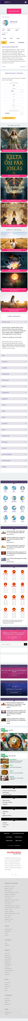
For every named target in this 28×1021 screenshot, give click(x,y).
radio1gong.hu (8, 1012)
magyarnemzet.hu (9, 929)
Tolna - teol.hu (8, 915)
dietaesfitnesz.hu (8, 968)
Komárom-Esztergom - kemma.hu (12, 907)
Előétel (11, 771)
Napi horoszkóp (6, 800)
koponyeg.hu (7, 1000)
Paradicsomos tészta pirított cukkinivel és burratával (16, 761)
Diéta (3, 411)
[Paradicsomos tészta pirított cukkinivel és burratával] (5, 761)
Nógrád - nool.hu (8, 909)
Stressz (4, 448)
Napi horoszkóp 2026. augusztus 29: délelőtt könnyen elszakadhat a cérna (16, 720)
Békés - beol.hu (8, 890)
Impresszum (6, 833)
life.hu (6, 988)
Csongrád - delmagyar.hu (10, 894)
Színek (4, 386)
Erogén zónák (6, 322)
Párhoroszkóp (6, 460)
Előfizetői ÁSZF (18, 837)
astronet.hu (7, 953)
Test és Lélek (5, 824)
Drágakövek (5, 392)
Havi (18, 38)
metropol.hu (7, 986)
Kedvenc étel (5, 436)
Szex (3, 355)
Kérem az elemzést (8, 118)
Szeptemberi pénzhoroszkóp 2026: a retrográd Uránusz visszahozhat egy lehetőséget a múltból (16, 712)
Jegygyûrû (5, 399)
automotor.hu (7, 955)
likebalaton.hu (8, 961)
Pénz (3, 42)
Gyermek (4, 423)
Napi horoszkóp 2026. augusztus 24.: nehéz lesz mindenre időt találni (16, 539)
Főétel (11, 765)
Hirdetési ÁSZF (9, 840)
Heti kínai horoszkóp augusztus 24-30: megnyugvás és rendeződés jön (17, 552)
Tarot (4, 813)
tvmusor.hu (7, 974)
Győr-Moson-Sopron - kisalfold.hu (12, 899)
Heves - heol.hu (8, 903)
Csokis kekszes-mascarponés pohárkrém (16, 778)
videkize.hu (7, 972)
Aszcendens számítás (7, 802)
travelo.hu (7, 966)
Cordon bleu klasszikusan (15, 767)
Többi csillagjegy (5, 17)
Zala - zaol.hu (8, 921)
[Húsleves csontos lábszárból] (5, 772)
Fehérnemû (5, 380)
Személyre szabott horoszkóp (9, 790)
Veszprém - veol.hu (9, 919)
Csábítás (4, 368)
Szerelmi (12, 42)
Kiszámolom (14, 675)
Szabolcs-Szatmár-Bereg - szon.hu (12, 913)
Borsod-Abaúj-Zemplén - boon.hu (12, 892)
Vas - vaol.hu (7, 917)
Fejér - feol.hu (8, 898)
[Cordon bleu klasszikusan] (5, 766)
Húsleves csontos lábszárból (16, 773)
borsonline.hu (8, 982)
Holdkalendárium (14, 692)
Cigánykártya (5, 811)
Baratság (4, 442)
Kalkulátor (5, 822)
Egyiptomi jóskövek (7, 815)
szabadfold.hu (8, 931)
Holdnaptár (5, 804)
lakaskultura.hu (8, 957)
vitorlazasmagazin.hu (9, 970)
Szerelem (4, 361)
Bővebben (21, 42)
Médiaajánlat (18, 840)
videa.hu (6, 1002)
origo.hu (6, 935)
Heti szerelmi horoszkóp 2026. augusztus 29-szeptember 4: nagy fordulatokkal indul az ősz (16, 704)
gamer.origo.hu (8, 959)
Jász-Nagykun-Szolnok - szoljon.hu (12, 905)
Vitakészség (5, 374)
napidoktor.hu (8, 962)
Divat (3, 417)
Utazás (4, 467)
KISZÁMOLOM (14, 637)
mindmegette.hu (8, 964)
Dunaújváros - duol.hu (9, 896)
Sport (3, 429)
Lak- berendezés (7, 454)
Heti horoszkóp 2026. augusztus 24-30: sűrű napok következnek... (16, 531)
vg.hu (6, 943)
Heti (11, 38)
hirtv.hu (6, 933)
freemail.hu (7, 998)
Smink (4, 405)
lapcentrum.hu (8, 1004)
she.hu (6, 990)
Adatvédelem (9, 837)
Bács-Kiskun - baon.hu (9, 886)
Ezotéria (4, 826)
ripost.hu (6, 984)
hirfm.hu (6, 1014)
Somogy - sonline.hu (9, 911)
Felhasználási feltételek (18, 833)
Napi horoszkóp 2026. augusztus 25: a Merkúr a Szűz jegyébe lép (16, 546)
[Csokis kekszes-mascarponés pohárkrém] (5, 778)
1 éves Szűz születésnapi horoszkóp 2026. (17, 559)
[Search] (25, 644)
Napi (5, 38)
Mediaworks (17, 845)
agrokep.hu (7, 945)
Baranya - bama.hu (9, 888)
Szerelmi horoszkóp (7, 794)
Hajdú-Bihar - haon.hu (9, 901)
